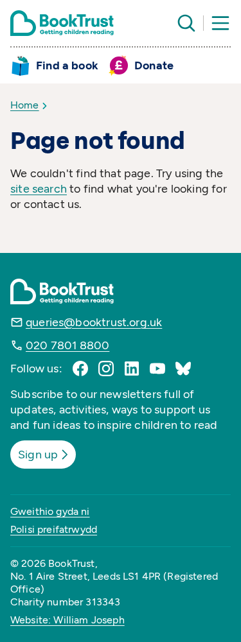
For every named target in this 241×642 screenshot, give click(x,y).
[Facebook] (80, 368)
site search (38, 189)
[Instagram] (106, 368)
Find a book (67, 65)
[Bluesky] (183, 368)
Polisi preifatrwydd (53, 529)
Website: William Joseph (67, 620)
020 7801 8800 (67, 345)
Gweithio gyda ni (50, 511)
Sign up (38, 454)
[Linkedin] (131, 368)
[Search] (186, 23)
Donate (154, 65)
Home (24, 105)
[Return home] (62, 23)
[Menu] (220, 23)
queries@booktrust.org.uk (94, 322)
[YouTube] (157, 368)
